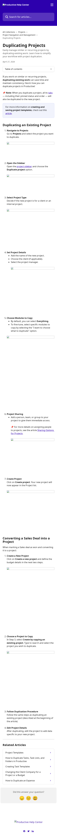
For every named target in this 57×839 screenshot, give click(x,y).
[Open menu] (52, 4)
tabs (50, 92)
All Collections (9, 32)
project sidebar (24, 166)
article (8, 113)
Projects (21, 32)
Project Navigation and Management (19, 35)
